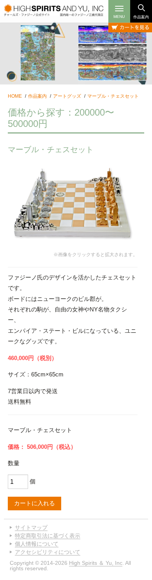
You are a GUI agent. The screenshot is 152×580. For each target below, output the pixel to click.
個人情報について (36, 544)
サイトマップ (31, 527)
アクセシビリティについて (47, 552)
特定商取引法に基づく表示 (47, 536)
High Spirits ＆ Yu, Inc (95, 563)
